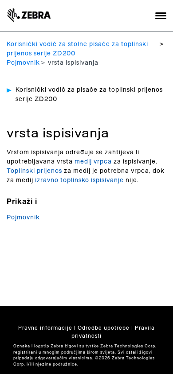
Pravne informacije (45, 328)
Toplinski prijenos (34, 171)
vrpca (103, 162)
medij (83, 162)
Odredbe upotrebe (104, 328)
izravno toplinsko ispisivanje (79, 180)
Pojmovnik (23, 63)
